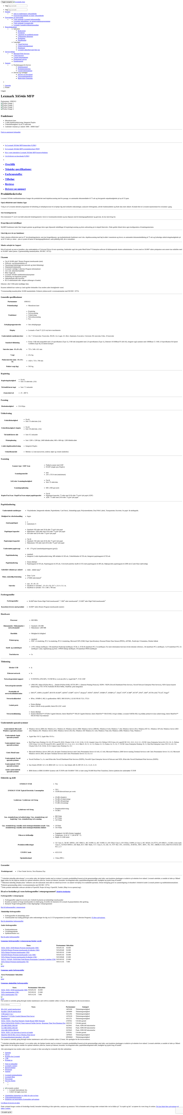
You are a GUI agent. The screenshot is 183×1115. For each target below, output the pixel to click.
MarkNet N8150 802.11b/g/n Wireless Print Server (18, 1035)
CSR (6, 1058)
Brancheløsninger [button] (11, 27)
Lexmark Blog (10, 1077)
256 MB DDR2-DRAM (9, 1025)
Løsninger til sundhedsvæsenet (28, 34)
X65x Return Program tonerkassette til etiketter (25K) (19, 957)
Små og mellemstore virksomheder (25, 14)
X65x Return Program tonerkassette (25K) (15, 952)
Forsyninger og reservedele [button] (14, 17)
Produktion (21, 38)
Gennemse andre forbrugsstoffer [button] (12, 970)
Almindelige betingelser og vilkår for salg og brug (21, 1095)
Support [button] (7, 63)
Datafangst (21, 48)
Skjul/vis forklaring (63, 891)
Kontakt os (8, 1060)
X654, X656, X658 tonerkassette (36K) (14, 990)
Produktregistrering (24, 69)
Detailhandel (22, 40)
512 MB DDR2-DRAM (9, 1028)
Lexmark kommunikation (13, 1075)
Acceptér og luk (6, 1112)
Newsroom (8, 1079)
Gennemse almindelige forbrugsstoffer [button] (14, 983)
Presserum (8, 1069)
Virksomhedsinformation (13, 1097)
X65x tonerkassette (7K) (9, 994)
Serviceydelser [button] (10, 52)
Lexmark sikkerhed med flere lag (29, 50)
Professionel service (20, 59)
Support (7, 1071)
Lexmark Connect (11, 1066)
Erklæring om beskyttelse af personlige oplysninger (22, 1099)
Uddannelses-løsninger (25, 36)
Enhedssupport (23, 67)
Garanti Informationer (21, 57)
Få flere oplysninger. (98, 917)
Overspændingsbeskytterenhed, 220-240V (15, 1037)
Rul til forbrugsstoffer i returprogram (13, 907)
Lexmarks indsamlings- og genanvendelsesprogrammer (32, 21)
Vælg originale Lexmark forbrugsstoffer (27, 19)
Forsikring (21, 33)
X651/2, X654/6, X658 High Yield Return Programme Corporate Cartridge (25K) (28, 959)
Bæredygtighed (10, 1068)
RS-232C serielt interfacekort (11, 1009)
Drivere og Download (25, 74)
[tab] (93, 164)
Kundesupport (18, 61)
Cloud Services (23, 44)
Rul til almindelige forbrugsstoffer (12, 921)
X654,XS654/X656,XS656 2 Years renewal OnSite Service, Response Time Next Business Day (33, 1023)
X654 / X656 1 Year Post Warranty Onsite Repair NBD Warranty (23, 1021)
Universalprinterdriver (25, 76)
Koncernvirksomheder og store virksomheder (29, 15)
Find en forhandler (11, 1064)
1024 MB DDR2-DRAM (9, 1030)
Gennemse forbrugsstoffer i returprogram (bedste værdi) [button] (21, 941)
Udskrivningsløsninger (25, 46)
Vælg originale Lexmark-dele (23, 23)
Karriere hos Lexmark (12, 1056)
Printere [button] (7, 12)
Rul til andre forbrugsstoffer (10, 937)
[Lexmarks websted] (19, 2)
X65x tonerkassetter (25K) (10, 992)
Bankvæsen (22, 31)
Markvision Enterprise (25, 78)
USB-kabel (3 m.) (7, 1014)
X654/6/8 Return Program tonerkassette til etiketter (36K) (20, 950)
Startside (8, 85)
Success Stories (10, 1081)
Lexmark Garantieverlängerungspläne (26, 25)
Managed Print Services (21, 53)
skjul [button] (2, 966)
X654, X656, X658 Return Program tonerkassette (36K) (20, 948)
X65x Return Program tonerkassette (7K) (15, 962)
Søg (6, 6)
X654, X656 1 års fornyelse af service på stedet (17, 1032)
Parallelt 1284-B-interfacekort (11, 1011)
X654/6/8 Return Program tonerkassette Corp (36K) (18, 955)
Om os (7, 1054)
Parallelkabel (5, 1018)
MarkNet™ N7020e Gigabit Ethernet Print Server (18, 1016)
